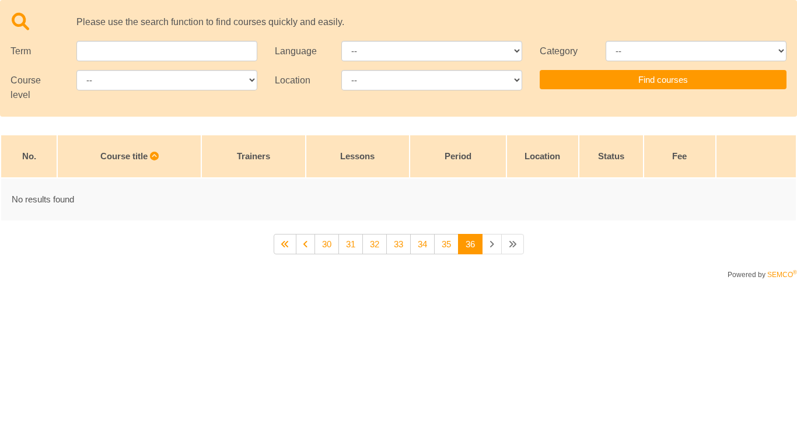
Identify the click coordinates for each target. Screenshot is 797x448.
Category (559, 51)
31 (350, 244)
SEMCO (782, 275)
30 (326, 244)
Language (296, 51)
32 (374, 244)
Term (21, 51)
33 (398, 244)
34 (422, 244)
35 (446, 244)
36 (470, 244)
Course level (26, 87)
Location (292, 80)
